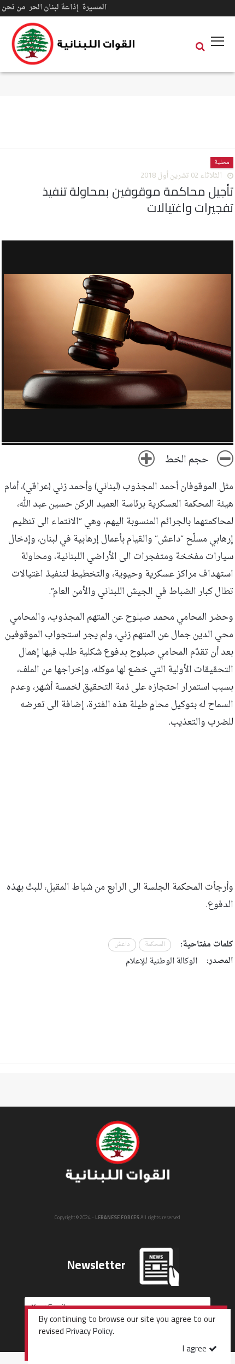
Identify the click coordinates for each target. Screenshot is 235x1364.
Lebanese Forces (74, 44)
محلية (222, 162)
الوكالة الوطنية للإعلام (161, 961)
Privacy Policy (89, 1332)
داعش (122, 944)
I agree (196, 1349)
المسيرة (94, 7)
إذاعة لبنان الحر (54, 7)
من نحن (14, 7)
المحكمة (155, 944)
